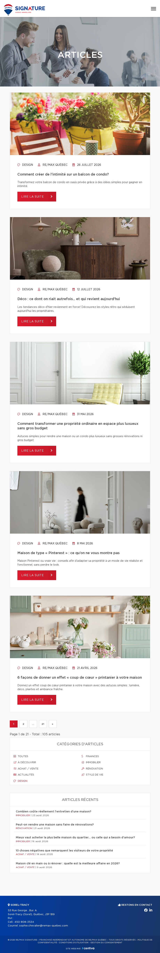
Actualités (25, 775)
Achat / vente (27, 769)
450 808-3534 (24, 922)
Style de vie (94, 775)
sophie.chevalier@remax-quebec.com (43, 925)
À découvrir (26, 762)
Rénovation (94, 769)
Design (27, 165)
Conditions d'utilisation (73, 943)
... (33, 724)
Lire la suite (33, 196)
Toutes (22, 756)
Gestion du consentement (106, 943)
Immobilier (93, 762)
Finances (92, 756)
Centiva (88, 948)
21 (43, 724)
